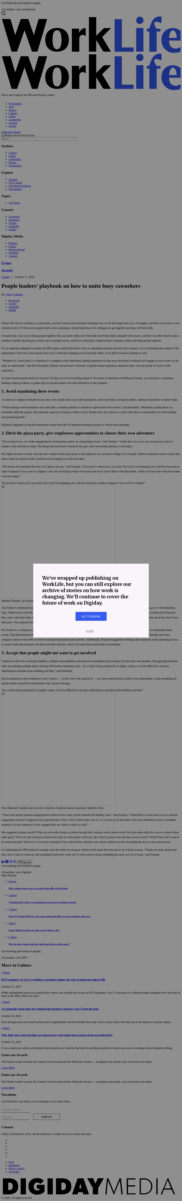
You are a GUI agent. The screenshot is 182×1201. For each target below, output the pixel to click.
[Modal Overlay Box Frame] (91, 601)
